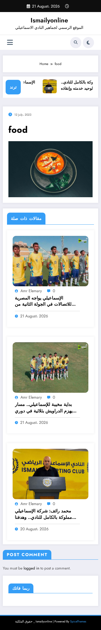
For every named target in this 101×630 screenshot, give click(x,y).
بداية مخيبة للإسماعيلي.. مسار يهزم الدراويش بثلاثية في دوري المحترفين (43, 407)
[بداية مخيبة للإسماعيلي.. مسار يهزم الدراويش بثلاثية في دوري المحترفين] (50, 367)
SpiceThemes (78, 621)
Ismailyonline (49, 20)
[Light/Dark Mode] (88, 42)
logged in (31, 568)
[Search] (75, 42)
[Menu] (10, 42)
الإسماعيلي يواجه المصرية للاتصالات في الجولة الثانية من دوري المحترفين (43, 301)
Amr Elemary (31, 291)
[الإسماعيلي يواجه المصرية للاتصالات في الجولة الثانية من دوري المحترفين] (50, 260)
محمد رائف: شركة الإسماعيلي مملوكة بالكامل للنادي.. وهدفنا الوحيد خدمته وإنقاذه (43, 514)
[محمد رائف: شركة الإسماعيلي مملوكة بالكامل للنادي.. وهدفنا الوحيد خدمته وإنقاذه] (50, 473)
